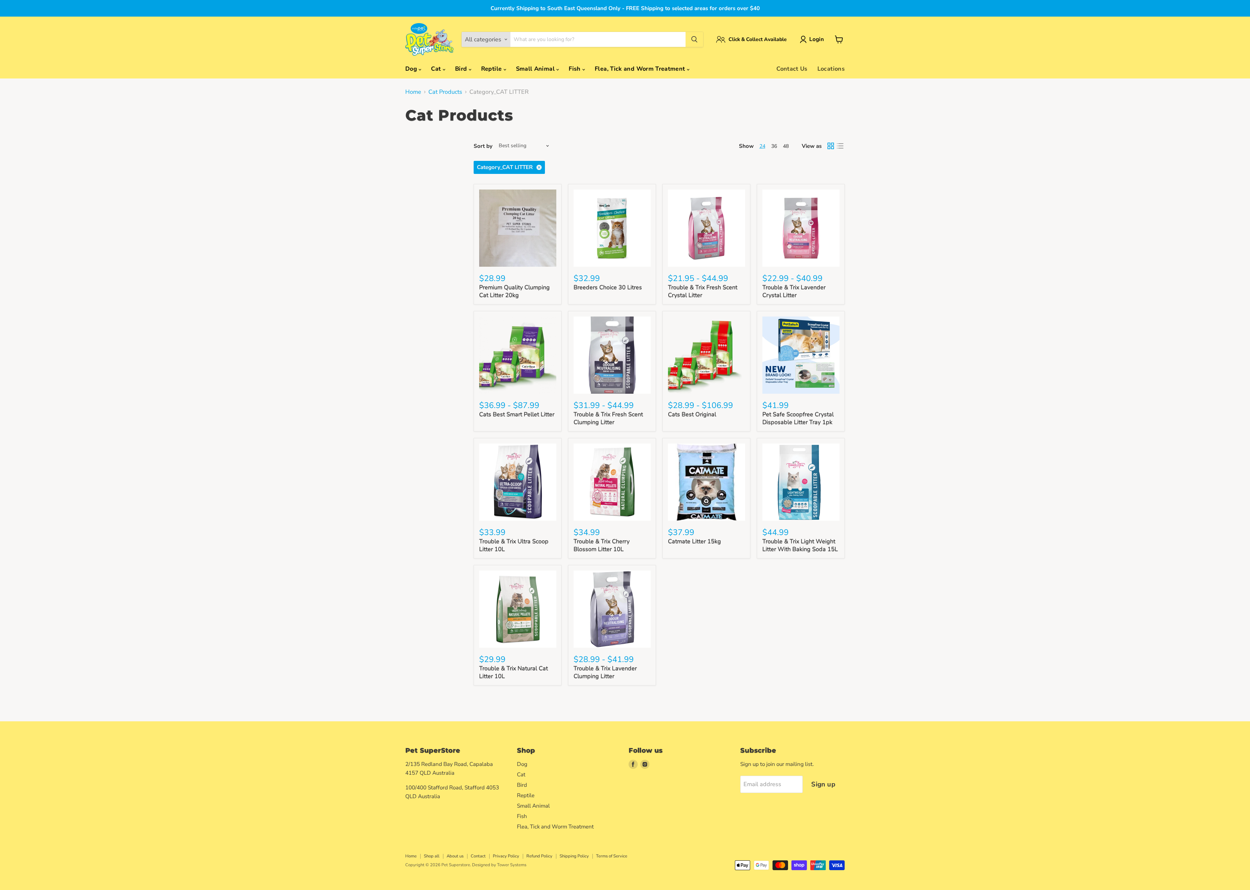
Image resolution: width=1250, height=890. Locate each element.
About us (455, 856)
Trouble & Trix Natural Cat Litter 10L (513, 672)
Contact (478, 856)
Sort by (483, 146)
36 (774, 146)
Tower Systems (511, 865)
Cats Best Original (692, 414)
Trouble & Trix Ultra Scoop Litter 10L (514, 545)
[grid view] (830, 146)
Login (816, 39)
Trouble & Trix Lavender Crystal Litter (794, 291)
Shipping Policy (574, 856)
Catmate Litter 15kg (694, 541)
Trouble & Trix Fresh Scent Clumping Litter (608, 418)
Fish (575, 69)
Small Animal (536, 69)
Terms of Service (611, 856)
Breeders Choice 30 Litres (608, 287)
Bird (462, 69)
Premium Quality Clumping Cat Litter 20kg (514, 291)
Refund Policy (539, 856)
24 (762, 146)
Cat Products (445, 92)
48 (786, 146)
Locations (831, 69)
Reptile (492, 69)
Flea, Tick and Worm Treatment (641, 69)
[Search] (694, 39)
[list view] (840, 146)
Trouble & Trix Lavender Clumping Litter (605, 672)
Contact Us (792, 69)
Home (413, 92)
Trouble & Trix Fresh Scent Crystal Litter (702, 291)
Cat (436, 69)
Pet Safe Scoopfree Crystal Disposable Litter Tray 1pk (798, 418)
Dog (412, 69)
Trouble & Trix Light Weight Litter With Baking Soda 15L (800, 545)
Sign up (823, 784)
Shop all (431, 856)
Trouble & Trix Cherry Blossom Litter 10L (602, 545)
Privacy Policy (506, 856)
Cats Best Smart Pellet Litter (516, 414)
